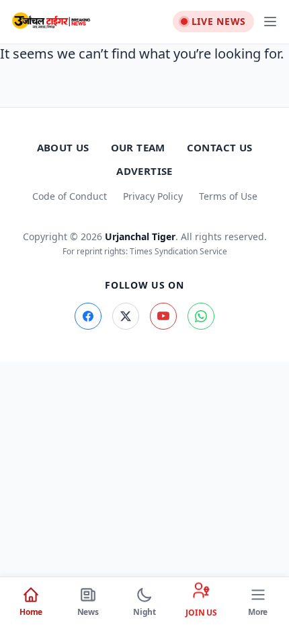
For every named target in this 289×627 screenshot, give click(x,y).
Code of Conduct (69, 196)
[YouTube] (163, 316)
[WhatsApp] (201, 316)
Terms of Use (228, 196)
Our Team (138, 147)
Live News (219, 21)
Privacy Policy (153, 196)
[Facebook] (88, 316)
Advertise (144, 171)
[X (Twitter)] (125, 316)
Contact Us (220, 147)
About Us (63, 147)
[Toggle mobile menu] (270, 21)
